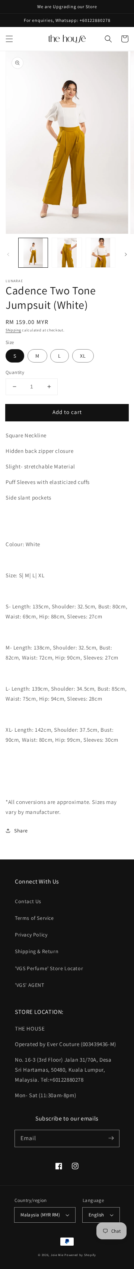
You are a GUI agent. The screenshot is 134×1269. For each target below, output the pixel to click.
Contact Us (28, 901)
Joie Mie (57, 1255)
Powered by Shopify (80, 1255)
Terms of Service (34, 918)
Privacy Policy (31, 934)
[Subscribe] (111, 1138)
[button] (9, 39)
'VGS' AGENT (29, 985)
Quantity (15, 372)
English (96, 1215)
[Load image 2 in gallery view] (67, 252)
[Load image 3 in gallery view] (100, 252)
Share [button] (21, 830)
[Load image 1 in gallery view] (33, 252)
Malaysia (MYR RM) (40, 1215)
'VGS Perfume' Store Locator (49, 968)
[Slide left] (8, 254)
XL (83, 356)
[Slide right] (126, 254)
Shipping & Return (36, 951)
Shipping (13, 330)
